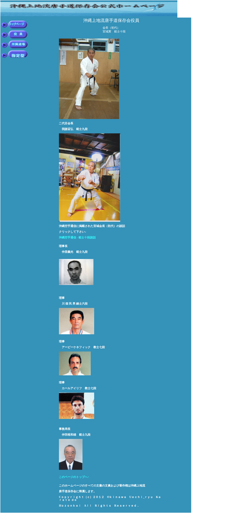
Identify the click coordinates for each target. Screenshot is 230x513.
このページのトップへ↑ (74, 476)
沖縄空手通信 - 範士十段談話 (77, 237)
